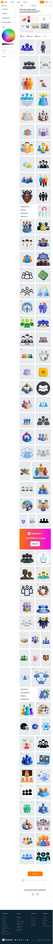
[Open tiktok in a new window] (23, 939)
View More (45, 26)
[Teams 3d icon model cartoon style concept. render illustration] (27, 131)
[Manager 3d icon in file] (43, 47)
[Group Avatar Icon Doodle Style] (27, 452)
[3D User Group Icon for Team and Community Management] (35, 658)
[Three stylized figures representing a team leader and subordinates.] (41, 471)
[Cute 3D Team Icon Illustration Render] (27, 164)
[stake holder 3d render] (43, 242)
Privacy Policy (40, 940)
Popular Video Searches (20, 930)
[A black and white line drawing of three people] (43, 743)
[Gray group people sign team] (43, 452)
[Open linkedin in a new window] (19, 939)
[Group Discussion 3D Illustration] (27, 148)
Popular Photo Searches (20, 927)
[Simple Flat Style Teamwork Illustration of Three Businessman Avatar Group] (27, 242)
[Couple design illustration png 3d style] (43, 275)
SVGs (23, 36)
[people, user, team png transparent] (43, 196)
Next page (35, 874)
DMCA (18, 919)
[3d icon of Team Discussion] (27, 743)
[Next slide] (49, 36)
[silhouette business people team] (44, 521)
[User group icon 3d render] (29, 65)
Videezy (3, 920)
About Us (33, 920)
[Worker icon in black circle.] (43, 388)
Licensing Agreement (19, 917)
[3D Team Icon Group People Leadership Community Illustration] (25, 677)
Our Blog (33, 922)
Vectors (6, 2)
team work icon (24, 689)
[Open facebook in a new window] (15, 939)
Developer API (5, 926)
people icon (23, 696)
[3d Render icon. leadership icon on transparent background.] (43, 307)
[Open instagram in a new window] (17, 939)
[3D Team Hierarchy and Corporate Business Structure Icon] (23, 521)
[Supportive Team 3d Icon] (25, 471)
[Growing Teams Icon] (27, 709)
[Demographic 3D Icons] (43, 180)
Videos (18, 2)
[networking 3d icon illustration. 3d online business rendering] (41, 677)
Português (45, 920)
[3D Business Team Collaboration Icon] (32, 521)
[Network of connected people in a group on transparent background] (27, 388)
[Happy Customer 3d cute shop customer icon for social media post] (43, 574)
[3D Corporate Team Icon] (27, 47)
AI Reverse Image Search (6, 928)
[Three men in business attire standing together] (43, 164)
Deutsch (44, 922)
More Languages (46, 926)
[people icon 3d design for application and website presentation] (27, 622)
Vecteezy (4, 918)
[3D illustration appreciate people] (43, 99)
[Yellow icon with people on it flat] (43, 372)
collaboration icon (25, 206)
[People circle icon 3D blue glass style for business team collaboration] (35, 726)
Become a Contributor (33, 925)
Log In (47, 2)
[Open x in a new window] (25, 939)
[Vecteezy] (2, 2)
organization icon (25, 699)
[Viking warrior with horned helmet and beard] (27, 196)
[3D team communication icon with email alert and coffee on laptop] (43, 776)
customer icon (24, 213)
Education (4, 924)
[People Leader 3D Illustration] (43, 606)
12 (43, 880)
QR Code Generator (6, 933)
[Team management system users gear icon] (44, 694)
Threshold (4, 50)
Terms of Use (34, 940)
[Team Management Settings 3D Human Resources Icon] (24, 639)
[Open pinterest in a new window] (21, 939)
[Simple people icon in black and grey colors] (43, 420)
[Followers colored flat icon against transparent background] (27, 355)
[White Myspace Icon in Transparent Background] (27, 792)
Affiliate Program (20, 921)
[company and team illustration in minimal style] (27, 339)
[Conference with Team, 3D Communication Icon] (27, 776)
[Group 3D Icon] (27, 259)
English (44, 916)
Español (44, 918)
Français (44, 924)
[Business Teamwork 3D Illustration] (43, 259)
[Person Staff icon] (27, 590)
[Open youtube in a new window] (27, 939)
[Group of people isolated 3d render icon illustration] (43, 404)
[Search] (47, 5)
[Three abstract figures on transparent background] (43, 436)
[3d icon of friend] (27, 574)
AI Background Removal (5, 931)
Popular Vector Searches (20, 924)
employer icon (24, 216)
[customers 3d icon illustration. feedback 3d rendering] (43, 505)
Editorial (25, 2)
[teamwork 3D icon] (43, 622)
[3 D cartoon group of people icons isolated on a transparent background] (43, 709)
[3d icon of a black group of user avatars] (27, 558)
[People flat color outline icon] (43, 856)
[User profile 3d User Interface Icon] (43, 291)
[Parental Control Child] (43, 226)
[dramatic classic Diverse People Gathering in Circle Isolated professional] (43, 590)
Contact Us (33, 918)
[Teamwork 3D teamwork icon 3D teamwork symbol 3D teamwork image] (27, 436)
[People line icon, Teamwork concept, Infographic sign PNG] (43, 558)
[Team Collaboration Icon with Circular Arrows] (46, 658)
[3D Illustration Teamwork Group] (43, 808)
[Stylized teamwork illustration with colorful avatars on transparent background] (27, 824)
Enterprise (4, 922)
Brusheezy (4, 916)
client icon (23, 210)
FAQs (32, 916)
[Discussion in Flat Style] (27, 505)
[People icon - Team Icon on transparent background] (27, 323)
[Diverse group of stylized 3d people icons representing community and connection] (43, 792)
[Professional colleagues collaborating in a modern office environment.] (27, 489)
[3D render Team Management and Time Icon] (35, 639)
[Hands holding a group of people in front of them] (43, 824)
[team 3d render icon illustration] (27, 99)
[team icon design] (44, 211)
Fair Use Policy (47, 940)
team (44, 36)
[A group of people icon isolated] (27, 291)
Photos (12, 2)
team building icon (25, 692)
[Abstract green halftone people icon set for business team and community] (24, 658)
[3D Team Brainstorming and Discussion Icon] (46, 639)
